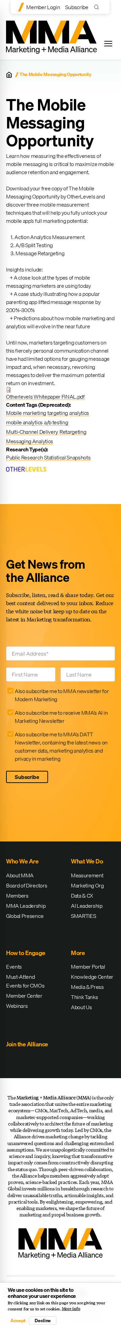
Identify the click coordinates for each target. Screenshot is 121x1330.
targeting (57, 412)
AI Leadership (87, 905)
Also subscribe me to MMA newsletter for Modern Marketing (62, 695)
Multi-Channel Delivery (32, 431)
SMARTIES (83, 915)
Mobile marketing (26, 412)
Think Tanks (84, 997)
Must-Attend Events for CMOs (25, 981)
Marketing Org (87, 885)
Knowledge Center (92, 976)
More (78, 953)
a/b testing (56, 422)
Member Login (43, 7)
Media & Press (87, 986)
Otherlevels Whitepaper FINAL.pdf (45, 396)
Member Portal (88, 966)
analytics (79, 412)
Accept (17, 1320)
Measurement (87, 875)
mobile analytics (24, 422)
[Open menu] (108, 43)
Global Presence (24, 915)
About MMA (20, 875)
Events (14, 966)
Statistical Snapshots (67, 457)
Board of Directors (26, 885)
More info (71, 1308)
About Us (81, 1007)
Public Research (24, 457)
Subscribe (76, 7)
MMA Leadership (26, 905)
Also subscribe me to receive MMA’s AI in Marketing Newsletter (61, 716)
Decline (43, 1320)
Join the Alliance (27, 1044)
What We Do (87, 861)
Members (17, 895)
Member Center (24, 995)
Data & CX (82, 895)
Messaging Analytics (29, 441)
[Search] (98, 7)
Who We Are (22, 861)
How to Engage (25, 953)
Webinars (17, 1005)
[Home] (9, 75)
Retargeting (72, 431)
